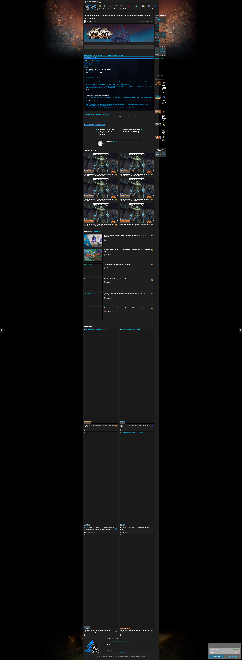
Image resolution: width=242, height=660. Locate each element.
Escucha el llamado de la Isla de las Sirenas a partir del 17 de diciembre (160, 34)
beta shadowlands (89, 124)
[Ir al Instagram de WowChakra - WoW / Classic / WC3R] (100, 2)
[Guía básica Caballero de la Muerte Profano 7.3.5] (158, 124)
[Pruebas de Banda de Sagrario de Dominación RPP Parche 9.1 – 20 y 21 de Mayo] (137, 163)
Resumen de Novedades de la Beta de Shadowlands (100, 116)
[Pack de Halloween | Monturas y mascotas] (93, 269)
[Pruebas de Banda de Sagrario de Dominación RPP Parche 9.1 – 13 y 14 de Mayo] (101, 188)
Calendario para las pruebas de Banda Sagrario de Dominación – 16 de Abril (135, 225)
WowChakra (87, 524)
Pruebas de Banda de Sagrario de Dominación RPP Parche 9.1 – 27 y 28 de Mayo (98, 174)
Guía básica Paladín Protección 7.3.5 (164, 142)
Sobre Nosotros (112, 641)
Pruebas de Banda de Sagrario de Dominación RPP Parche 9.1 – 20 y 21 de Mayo (134, 174)
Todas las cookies (217, 656)
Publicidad (122, 646)
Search (154, 2)
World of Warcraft (88, 170)
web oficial (106, 118)
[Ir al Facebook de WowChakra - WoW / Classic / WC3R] (85, 2)
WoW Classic (87, 421)
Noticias (96, 232)
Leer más (235, 646)
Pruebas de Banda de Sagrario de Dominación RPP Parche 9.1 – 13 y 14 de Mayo (98, 199)
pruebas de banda (100, 124)
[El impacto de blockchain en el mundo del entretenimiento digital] (101, 581)
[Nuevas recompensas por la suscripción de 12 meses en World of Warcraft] (93, 240)
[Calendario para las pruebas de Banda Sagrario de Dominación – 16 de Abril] (137, 213)
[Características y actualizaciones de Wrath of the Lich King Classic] (158, 83)
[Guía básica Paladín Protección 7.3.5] (158, 137)
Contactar (118, 641)
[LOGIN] (157, 2)
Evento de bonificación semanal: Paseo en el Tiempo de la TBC (124, 308)
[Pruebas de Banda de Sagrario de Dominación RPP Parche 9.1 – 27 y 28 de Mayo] (101, 163)
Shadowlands (87, 197)
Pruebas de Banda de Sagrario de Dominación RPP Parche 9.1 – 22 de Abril (98, 225)
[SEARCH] (134, 2)
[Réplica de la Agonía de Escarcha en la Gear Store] (137, 376)
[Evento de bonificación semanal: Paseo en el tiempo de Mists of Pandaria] (93, 299)
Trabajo (129, 641)
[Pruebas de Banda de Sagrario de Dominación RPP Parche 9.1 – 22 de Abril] (101, 213)
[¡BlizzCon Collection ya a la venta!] (93, 284)
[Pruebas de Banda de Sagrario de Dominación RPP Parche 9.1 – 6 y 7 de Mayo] (137, 188)
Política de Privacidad (113, 652)
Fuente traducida (90, 60)
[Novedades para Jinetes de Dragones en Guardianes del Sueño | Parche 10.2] (93, 255)
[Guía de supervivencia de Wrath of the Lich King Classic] (101, 376)
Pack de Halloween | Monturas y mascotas (117, 264)
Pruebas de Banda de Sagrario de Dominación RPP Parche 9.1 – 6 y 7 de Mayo (134, 199)
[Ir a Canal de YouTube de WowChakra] (93, 2)
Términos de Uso (122, 652)
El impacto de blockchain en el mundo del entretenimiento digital (97, 631)
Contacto (156, 658)
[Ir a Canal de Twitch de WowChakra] (90, 2)
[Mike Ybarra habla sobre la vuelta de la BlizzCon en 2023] (137, 478)
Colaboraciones (124, 641)
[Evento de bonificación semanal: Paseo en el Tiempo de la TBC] (93, 313)
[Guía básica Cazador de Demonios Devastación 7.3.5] (137, 581)
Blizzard (122, 421)
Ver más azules (159, 58)
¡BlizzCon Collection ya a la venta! (115, 279)
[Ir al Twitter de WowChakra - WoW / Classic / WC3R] (88, 2)
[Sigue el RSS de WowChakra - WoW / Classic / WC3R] (98, 2)
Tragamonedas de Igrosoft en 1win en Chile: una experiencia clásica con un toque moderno (99, 528)
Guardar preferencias (232, 656)
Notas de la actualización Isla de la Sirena (160, 42)
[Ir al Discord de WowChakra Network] (95, 2)
